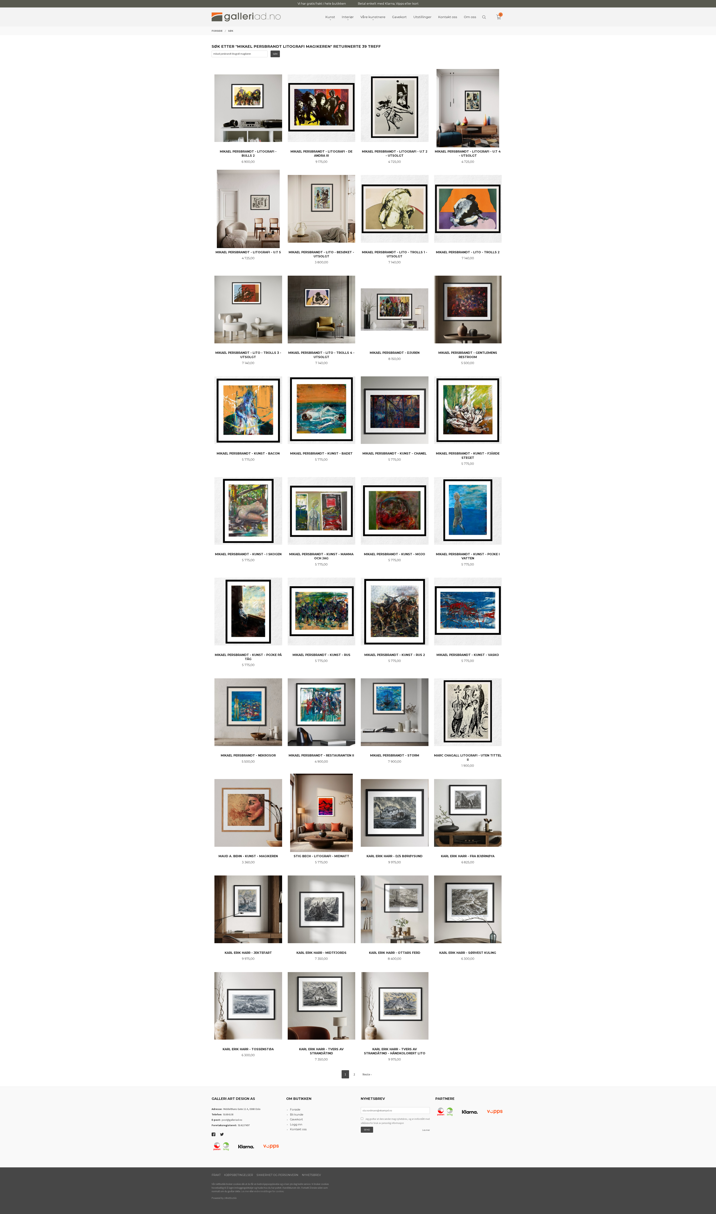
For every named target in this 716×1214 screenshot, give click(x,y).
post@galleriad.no (232, 1119)
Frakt (216, 1175)
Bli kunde (296, 1114)
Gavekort (296, 1119)
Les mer (426, 1130)
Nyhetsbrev (311, 1175)
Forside (295, 1109)
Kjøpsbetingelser (238, 1175)
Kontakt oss (298, 1129)
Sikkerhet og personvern (277, 1175)
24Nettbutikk (230, 1198)
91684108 (228, 1114)
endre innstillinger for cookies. (269, 1191)
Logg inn (296, 1124)
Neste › (366, 1074)
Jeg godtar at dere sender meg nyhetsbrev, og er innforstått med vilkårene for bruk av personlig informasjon (395, 1121)
